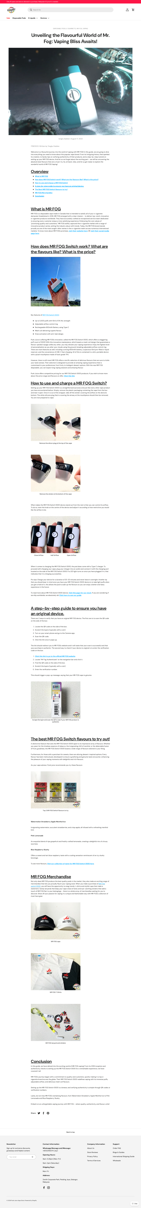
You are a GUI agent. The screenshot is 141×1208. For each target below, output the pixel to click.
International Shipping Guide (123, 1156)
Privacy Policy (92, 1156)
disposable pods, (59, 28)
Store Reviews (92, 1152)
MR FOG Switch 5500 (51, 315)
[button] (133, 10)
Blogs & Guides (118, 1152)
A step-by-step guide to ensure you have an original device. (59, 186)
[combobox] (70, 9)
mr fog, (80, 28)
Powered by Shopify (31, 1200)
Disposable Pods (19, 18)
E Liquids (31, 18)
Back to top (70, 1132)
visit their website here (78, 231)
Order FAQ (117, 1148)
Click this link (69, 376)
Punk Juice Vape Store (17, 1200)
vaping (85, 28)
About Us (90, 1148)
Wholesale (117, 1160)
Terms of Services (94, 1160)
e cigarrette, (71, 28)
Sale (8, 18)
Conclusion (39, 196)
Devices (43, 18)
